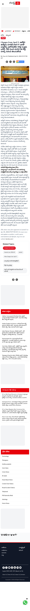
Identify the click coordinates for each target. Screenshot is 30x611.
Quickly (8, 31)
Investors (23, 575)
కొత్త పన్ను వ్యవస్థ (8, 265)
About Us (4, 575)
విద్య (3, 555)
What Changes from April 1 (10, 257)
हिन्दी (8, 571)
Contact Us (17, 575)
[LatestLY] (14, 4)
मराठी (11, 571)
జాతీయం (4, 548)
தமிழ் (21, 571)
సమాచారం (4, 553)
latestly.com (9, 239)
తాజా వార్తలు (6, 311)
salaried (20, 252)
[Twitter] (6, 567)
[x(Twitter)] (10, 62)
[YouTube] (9, 567)
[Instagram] (12, 567)
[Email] (20, 567)
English (4, 571)
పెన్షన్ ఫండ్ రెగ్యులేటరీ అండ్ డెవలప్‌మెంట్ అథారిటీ (13, 270)
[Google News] (17, 567)
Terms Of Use (11, 575)
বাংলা (14, 571)
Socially (17, 31)
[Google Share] (20, 63)
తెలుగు (17, 571)
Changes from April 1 (9, 248)
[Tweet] (17, 279)
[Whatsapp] (14, 62)
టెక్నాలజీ (8, 35)
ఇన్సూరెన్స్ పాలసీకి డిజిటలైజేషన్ (11, 261)
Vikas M (5, 56)
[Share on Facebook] (13, 279)
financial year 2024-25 (9, 252)
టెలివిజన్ (21, 550)
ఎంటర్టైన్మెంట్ (22, 548)
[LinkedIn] (15, 567)
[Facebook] (7, 62)
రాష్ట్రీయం (24, 31)
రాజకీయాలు (4, 550)
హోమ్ (2, 35)
